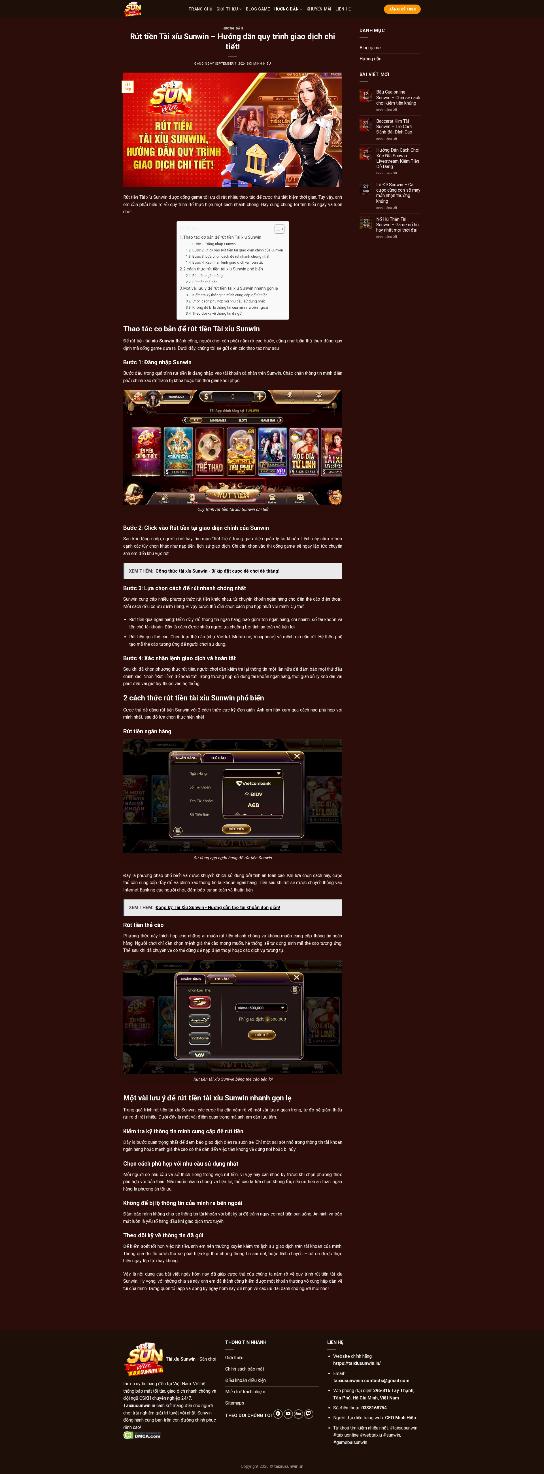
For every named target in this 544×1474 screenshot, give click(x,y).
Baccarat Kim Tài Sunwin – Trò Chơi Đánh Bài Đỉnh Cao (394, 126)
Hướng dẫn (286, 9)
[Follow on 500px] (298, 1414)
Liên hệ (343, 9)
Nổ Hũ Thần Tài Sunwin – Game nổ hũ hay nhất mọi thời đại (397, 225)
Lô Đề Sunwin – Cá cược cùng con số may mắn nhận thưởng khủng (398, 193)
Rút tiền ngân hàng (207, 276)
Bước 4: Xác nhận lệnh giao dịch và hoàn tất (227, 262)
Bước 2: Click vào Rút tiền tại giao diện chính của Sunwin (237, 250)
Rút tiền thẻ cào (205, 282)
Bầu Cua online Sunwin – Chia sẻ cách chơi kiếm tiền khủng (398, 97)
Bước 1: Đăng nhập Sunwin (214, 244)
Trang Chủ (200, 9)
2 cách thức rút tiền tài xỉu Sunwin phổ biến (223, 269)
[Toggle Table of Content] (276, 229)
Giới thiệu (227, 9)
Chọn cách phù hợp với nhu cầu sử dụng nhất (228, 301)
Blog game (258, 9)
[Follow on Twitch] (308, 1414)
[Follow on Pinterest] (278, 1414)
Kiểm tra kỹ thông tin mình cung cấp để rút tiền (229, 295)
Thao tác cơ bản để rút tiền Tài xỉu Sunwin (222, 237)
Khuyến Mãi (319, 9)
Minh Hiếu (262, 63)
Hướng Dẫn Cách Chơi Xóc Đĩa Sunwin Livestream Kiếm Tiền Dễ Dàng (397, 158)
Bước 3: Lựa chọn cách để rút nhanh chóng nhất (230, 256)
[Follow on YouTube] (288, 1414)
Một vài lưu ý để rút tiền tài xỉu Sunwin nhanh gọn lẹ (230, 288)
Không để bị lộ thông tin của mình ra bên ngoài (230, 307)
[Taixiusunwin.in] (151, 9)
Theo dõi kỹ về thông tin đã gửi (217, 313)
